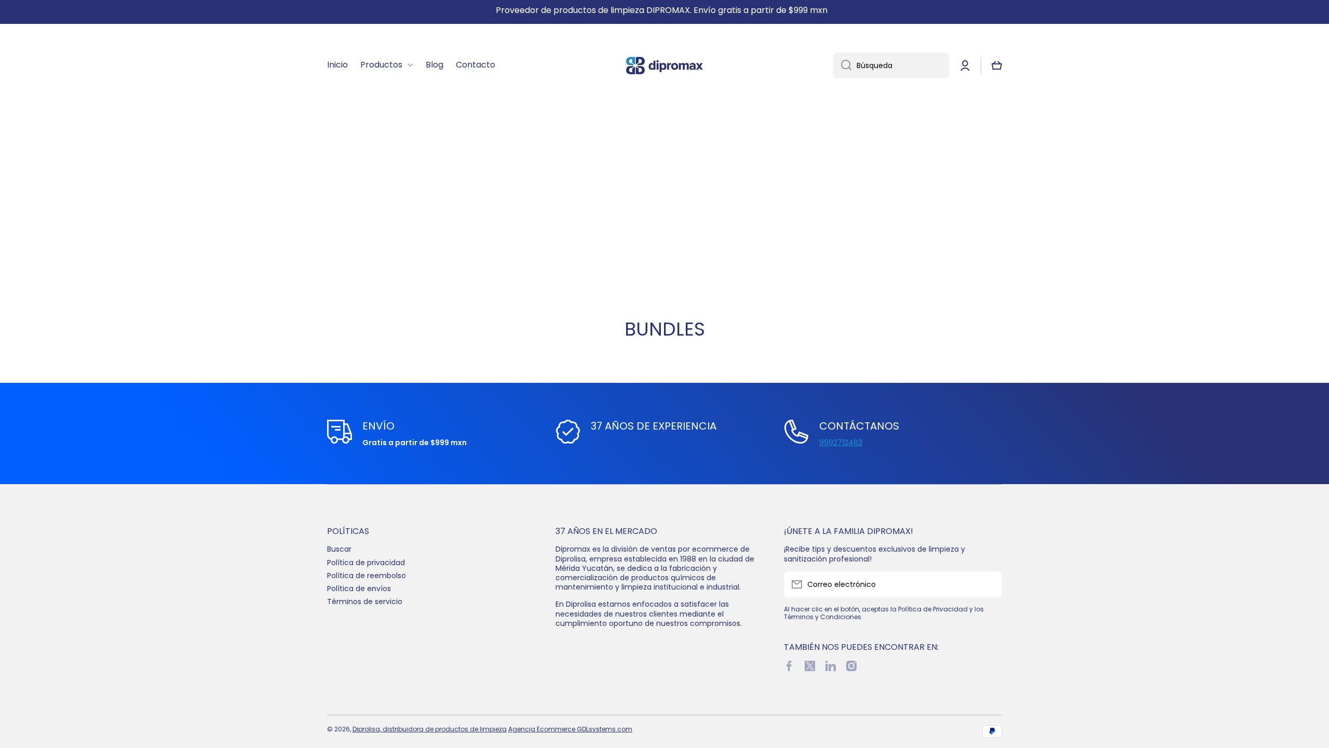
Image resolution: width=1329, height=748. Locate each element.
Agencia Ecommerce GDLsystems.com (570, 729)
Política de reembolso (366, 575)
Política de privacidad (366, 562)
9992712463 (840, 442)
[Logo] (664, 65)
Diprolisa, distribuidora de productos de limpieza (429, 729)
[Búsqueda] (842, 65)
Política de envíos (359, 588)
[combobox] (891, 65)
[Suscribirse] (989, 584)
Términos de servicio (364, 601)
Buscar (339, 549)
